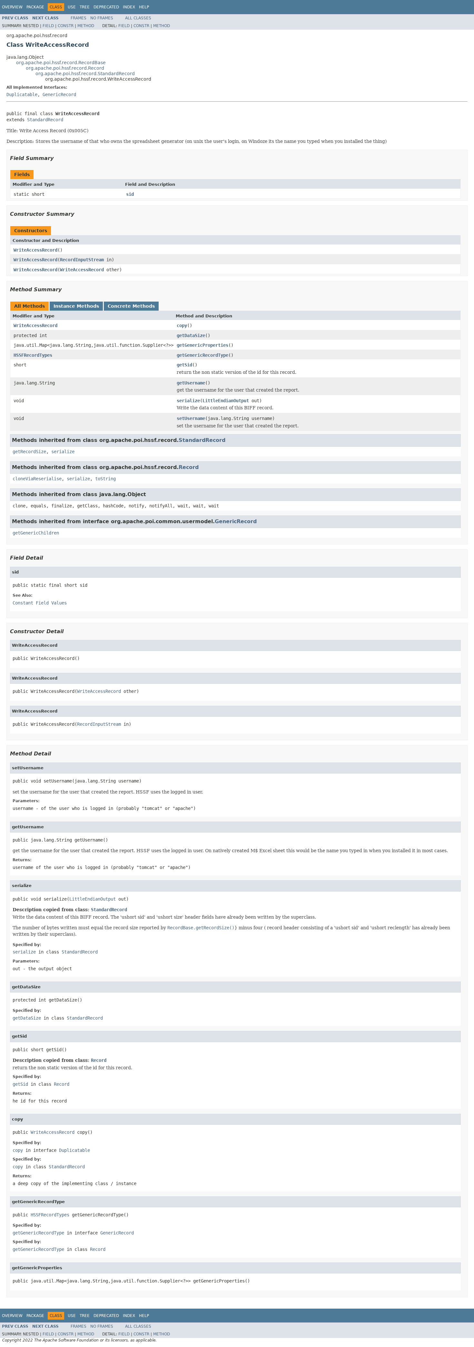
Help (144, 7)
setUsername (191, 418)
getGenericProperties (202, 345)
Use (72, 7)
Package (35, 7)
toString (105, 478)
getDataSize (191, 335)
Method (85, 26)
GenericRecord (59, 94)
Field (48, 26)
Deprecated (106, 7)
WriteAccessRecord (35, 250)
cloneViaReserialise (37, 478)
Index (129, 7)
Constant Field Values (40, 602)
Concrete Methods (131, 306)
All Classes (138, 18)
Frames (78, 18)
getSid (184, 364)
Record (189, 467)
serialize (188, 400)
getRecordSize (29, 451)
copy (182, 325)
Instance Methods (76, 306)
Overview (12, 7)
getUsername (191, 382)
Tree (85, 7)
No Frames (101, 18)
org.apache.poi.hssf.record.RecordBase (61, 62)
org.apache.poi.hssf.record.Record (65, 68)
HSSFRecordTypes (33, 355)
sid (130, 194)
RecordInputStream (82, 259)
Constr (66, 26)
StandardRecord (45, 119)
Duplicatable (21, 94)
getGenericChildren (36, 532)
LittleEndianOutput (225, 400)
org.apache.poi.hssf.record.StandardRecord (85, 73)
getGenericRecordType (202, 355)
